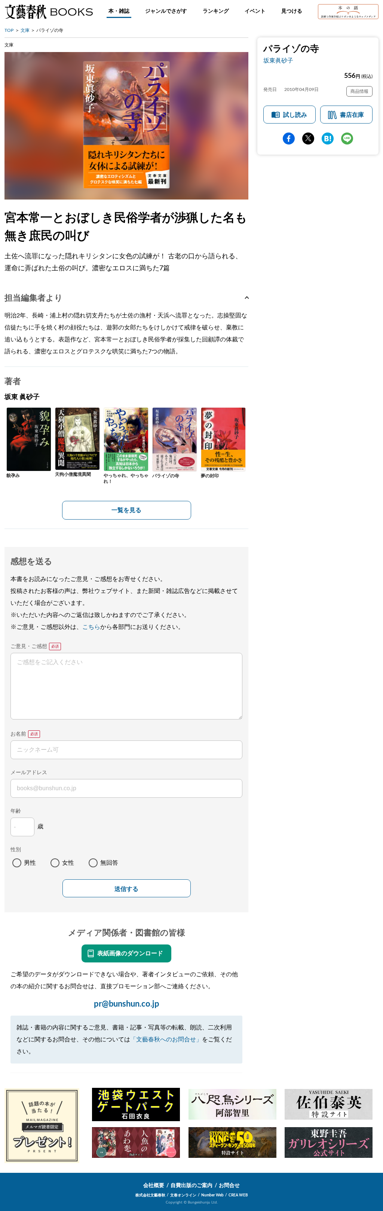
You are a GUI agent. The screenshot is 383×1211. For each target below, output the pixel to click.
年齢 (15, 811)
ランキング (216, 11)
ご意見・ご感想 (28, 646)
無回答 (109, 863)
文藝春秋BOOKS (48, 11)
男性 (30, 863)
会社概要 (153, 1185)
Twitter (308, 138)
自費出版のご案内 (191, 1185)
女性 (68, 863)
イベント (255, 11)
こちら (91, 627)
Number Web (212, 1195)
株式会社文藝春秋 (150, 1195)
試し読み (295, 115)
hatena (328, 138)
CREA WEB (238, 1195)
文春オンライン (183, 1195)
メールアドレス (28, 772)
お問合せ (229, 1185)
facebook (289, 138)
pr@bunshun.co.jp (126, 1004)
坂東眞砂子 (278, 61)
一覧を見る (126, 510)
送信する (126, 889)
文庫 (25, 30)
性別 (15, 849)
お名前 (18, 734)
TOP (8, 30)
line (347, 138)
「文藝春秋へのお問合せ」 (166, 1040)
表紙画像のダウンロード (130, 953)
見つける (291, 11)
